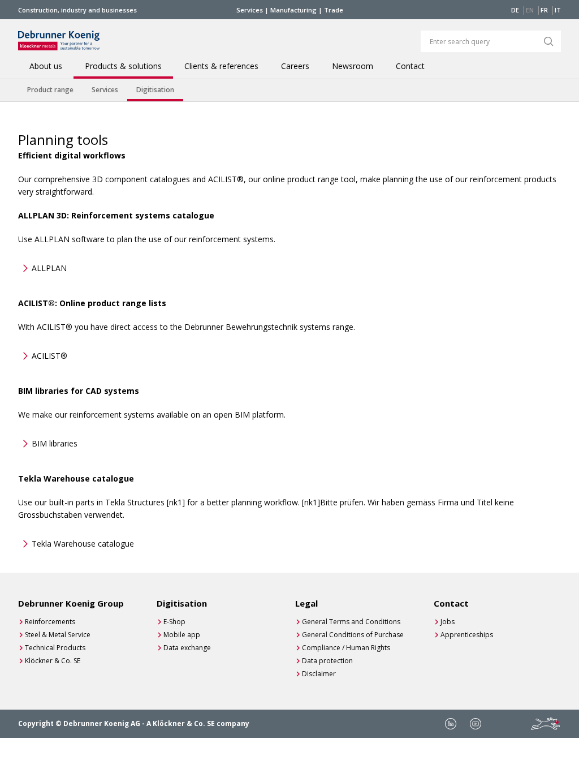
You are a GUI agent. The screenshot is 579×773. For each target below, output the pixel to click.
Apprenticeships (466, 634)
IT (558, 10)
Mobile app (181, 634)
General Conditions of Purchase (353, 634)
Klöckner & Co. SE (52, 660)
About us (45, 66)
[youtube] (475, 724)
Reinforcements (50, 621)
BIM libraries (54, 443)
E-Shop (174, 621)
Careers (295, 66)
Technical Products (55, 647)
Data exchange (187, 647)
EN (530, 10)
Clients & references (221, 66)
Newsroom (352, 66)
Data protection (327, 660)
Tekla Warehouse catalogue (83, 543)
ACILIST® (49, 355)
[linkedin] (450, 724)
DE (515, 10)
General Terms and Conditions (351, 621)
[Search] (548, 41)
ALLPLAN (49, 268)
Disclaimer (319, 673)
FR (544, 10)
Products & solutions (123, 66)
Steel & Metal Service (57, 634)
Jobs (447, 621)
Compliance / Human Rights (346, 647)
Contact (410, 66)
